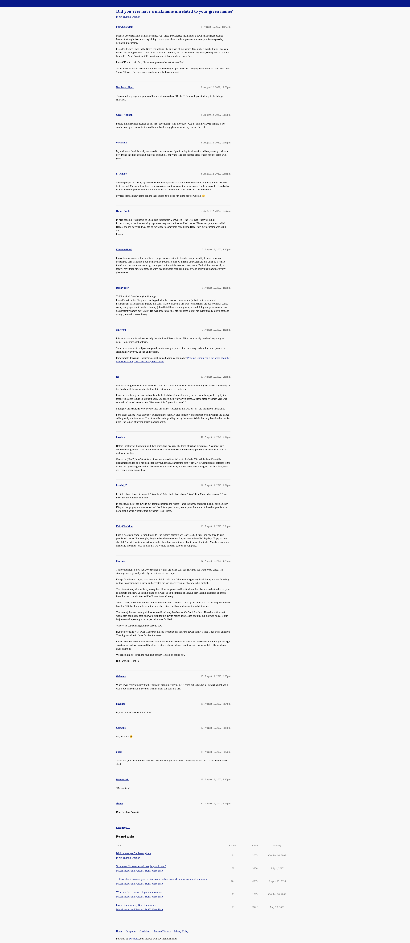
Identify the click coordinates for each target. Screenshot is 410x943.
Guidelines (144, 931)
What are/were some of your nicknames (139, 892)
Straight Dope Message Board (17, 3)
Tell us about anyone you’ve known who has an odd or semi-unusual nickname (162, 879)
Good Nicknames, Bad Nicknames (136, 905)
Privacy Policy (181, 931)
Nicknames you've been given (133, 853)
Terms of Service (162, 931)
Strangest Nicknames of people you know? (141, 866)
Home (119, 931)
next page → (123, 827)
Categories (131, 931)
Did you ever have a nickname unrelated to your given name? (174, 11)
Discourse (134, 938)
